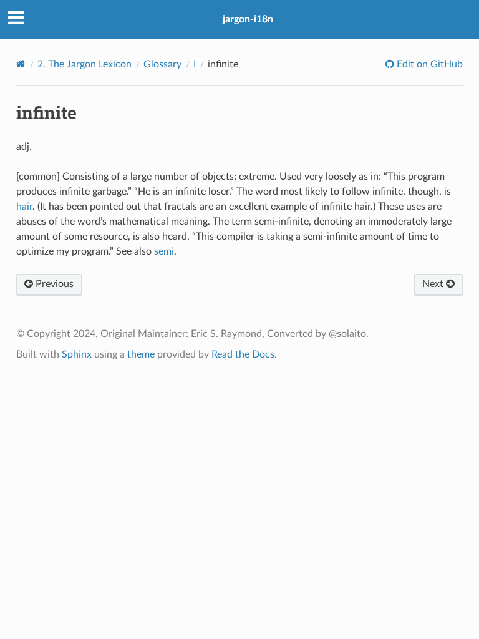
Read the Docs (242, 354)
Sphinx (77, 354)
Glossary (162, 64)
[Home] (21, 64)
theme (141, 354)
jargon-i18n (248, 19)
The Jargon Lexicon (84, 64)
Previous (53, 284)
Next (434, 284)
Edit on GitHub (428, 64)
